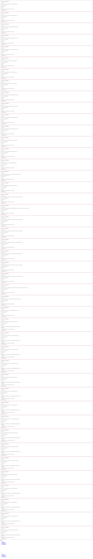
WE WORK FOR (4, 543)
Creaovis (1, 540)
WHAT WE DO (4, 555)
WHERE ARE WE (4, 544)
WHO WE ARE (4, 542)
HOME (2, 554)
